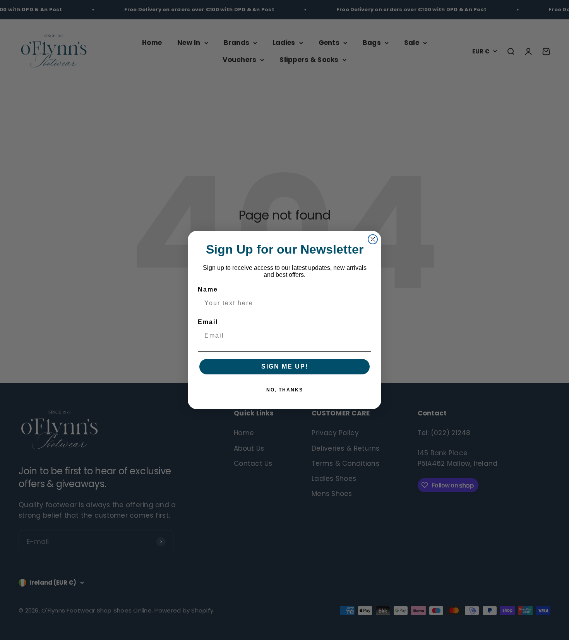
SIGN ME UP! (284, 366)
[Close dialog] (372, 239)
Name (208, 289)
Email (208, 322)
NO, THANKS (284, 390)
